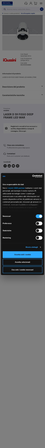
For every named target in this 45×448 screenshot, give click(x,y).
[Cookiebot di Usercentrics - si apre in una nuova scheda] (32, 176)
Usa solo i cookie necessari (22, 270)
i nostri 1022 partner (16, 188)
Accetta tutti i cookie (22, 255)
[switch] (39, 223)
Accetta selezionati (22, 262)
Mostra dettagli (32, 247)
